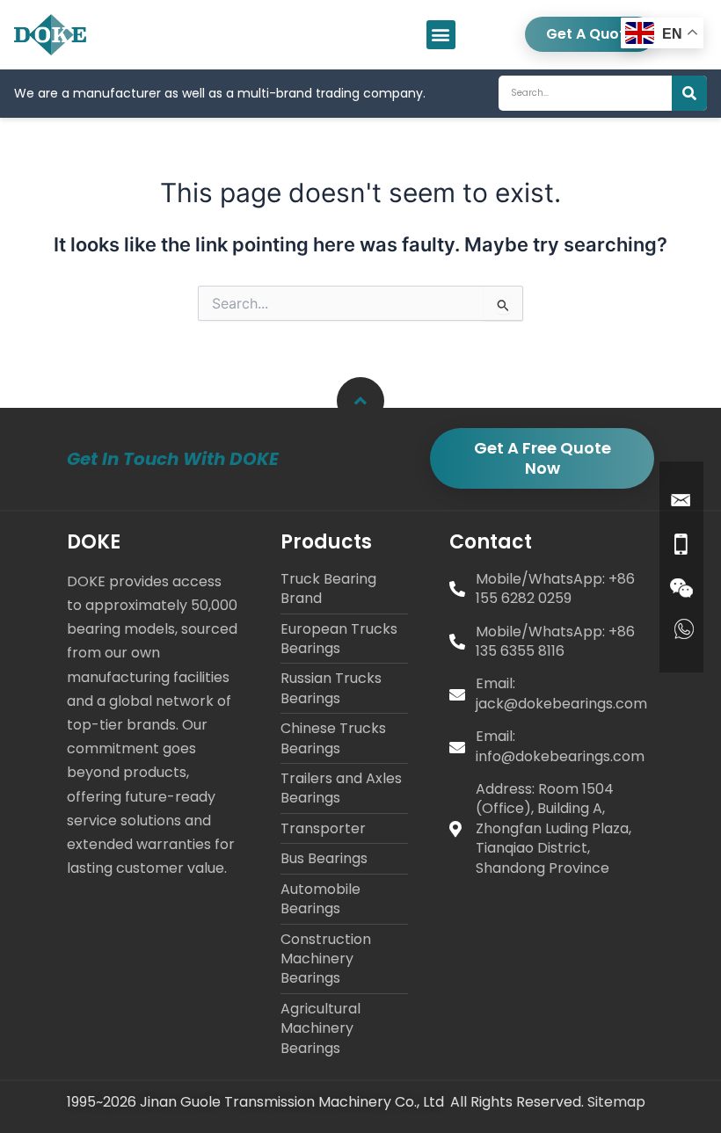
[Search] (689, 93)
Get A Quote (590, 34)
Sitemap (616, 1102)
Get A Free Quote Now (542, 457)
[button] (440, 34)
